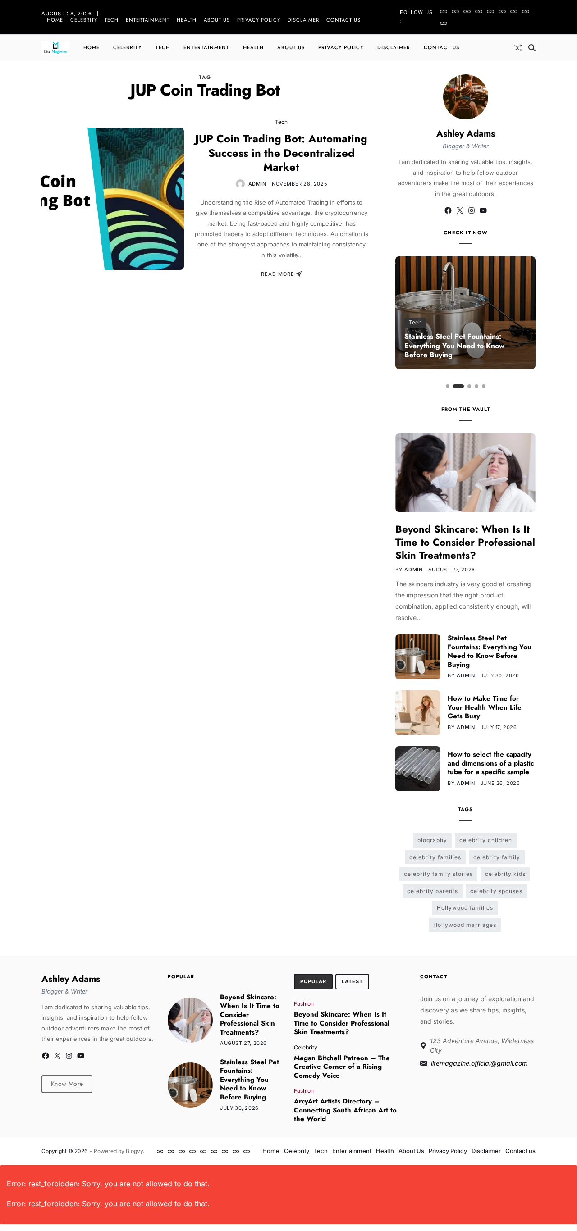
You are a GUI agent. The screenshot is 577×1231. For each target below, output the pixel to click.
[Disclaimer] (526, 11)
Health (187, 19)
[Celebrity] (455, 11)
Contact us (343, 19)
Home (55, 19)
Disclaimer (303, 19)
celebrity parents (432, 891)
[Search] (532, 47)
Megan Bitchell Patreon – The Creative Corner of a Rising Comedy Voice (342, 1067)
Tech (112, 19)
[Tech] (467, 11)
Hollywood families (465, 907)
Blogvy (134, 1151)
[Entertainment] (479, 11)
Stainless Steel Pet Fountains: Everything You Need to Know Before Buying (454, 345)
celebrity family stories (438, 874)
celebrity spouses (496, 891)
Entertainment (147, 19)
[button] (447, 386)
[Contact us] (444, 23)
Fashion (304, 1003)
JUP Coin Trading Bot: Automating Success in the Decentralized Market (281, 152)
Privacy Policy (258, 19)
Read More (277, 274)
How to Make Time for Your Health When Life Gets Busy (485, 707)
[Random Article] (518, 48)
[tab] (313, 982)
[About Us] (502, 11)
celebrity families (435, 857)
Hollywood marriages (464, 924)
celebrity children (485, 840)
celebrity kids (505, 874)
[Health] (490, 11)
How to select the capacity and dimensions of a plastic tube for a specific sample (491, 763)
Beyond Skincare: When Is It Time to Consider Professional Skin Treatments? (465, 542)
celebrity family (496, 857)
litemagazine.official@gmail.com (479, 1063)
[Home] (444, 11)
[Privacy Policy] (514, 11)
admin (257, 184)
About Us (217, 19)
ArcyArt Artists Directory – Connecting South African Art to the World (345, 1110)
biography (432, 840)
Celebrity (83, 19)
